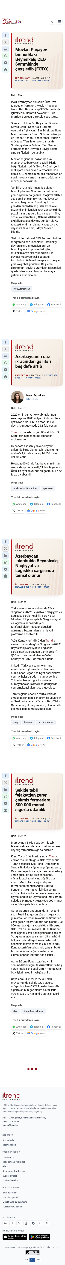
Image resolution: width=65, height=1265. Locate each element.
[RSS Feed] (47, 1223)
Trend (14, 432)
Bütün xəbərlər (32, 399)
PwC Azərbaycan (21, 289)
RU (38, 1260)
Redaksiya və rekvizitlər (14, 1162)
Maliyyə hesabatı (11, 1180)
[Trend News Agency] (11, 1096)
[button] (6, 35)
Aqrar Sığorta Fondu (34, 1011)
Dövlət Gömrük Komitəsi (25, 488)
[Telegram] (33, 1223)
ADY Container (45, 722)
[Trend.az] (11, 21)
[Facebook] (12, 1223)
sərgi (15, 722)
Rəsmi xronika (9, 1145)
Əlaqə (5, 1166)
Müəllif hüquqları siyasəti (15, 1202)
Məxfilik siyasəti (10, 1197)
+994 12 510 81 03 (11, 1121)
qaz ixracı (48, 488)
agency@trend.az (10, 1125)
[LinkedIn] (40, 1223)
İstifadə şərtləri (10, 1192)
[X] (19, 1223)
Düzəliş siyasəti (10, 1176)
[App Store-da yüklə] (15, 1237)
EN (26, 1260)
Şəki (15, 1011)
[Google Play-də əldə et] (39, 1237)
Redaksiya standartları (14, 1171)
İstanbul (28, 722)
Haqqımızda (8, 1157)
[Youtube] (26, 1223)
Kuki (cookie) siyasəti (13, 1206)
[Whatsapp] (5, 1223)
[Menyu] (59, 21)
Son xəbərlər (9, 1140)
